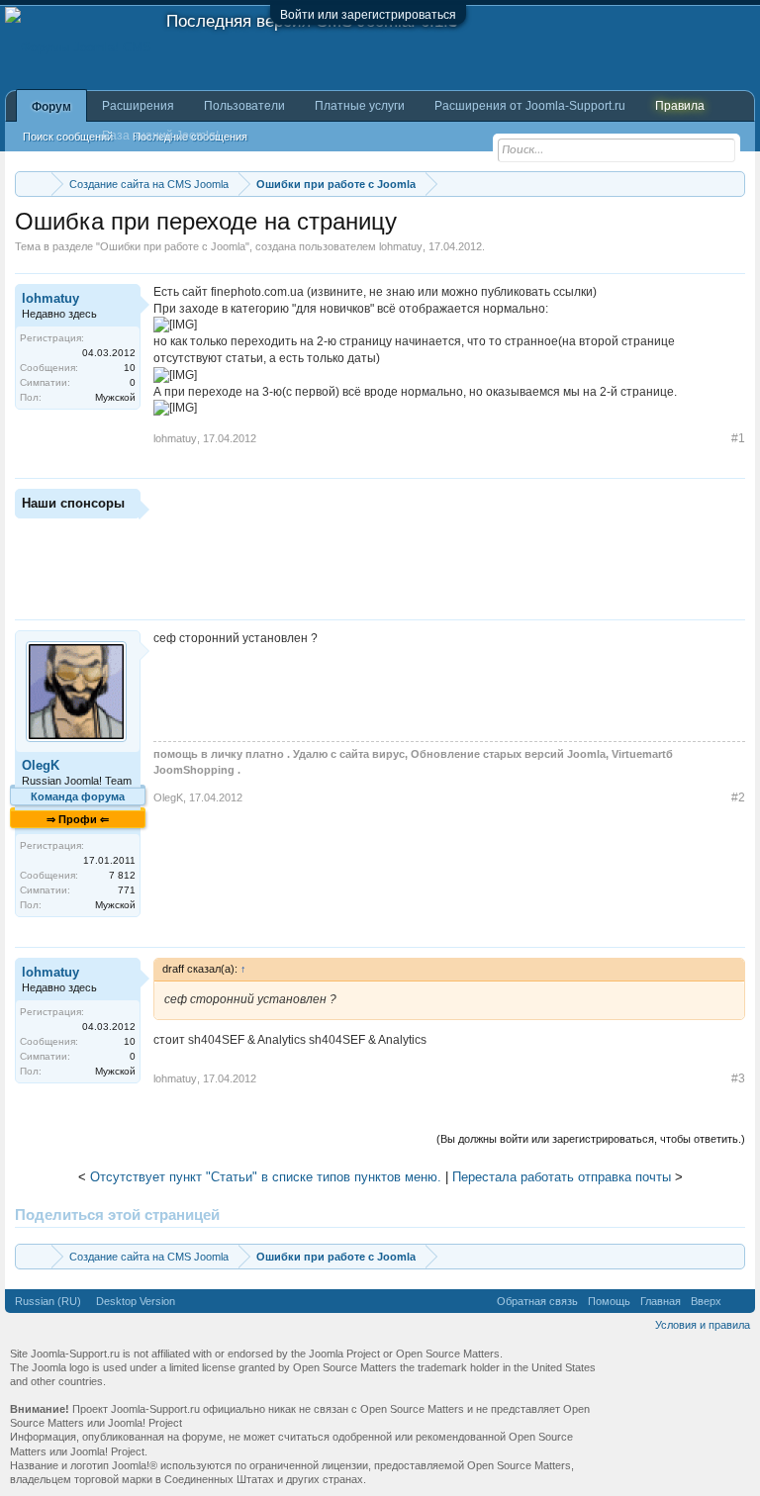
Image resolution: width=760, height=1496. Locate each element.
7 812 (122, 875)
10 (130, 367)
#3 (738, 1078)
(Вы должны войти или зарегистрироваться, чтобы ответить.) (590, 1139)
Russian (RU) (48, 1301)
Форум (51, 107)
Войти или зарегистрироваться (368, 15)
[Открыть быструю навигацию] (732, 183)
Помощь (609, 1301)
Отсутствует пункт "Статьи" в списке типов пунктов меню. (265, 1176)
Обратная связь (537, 1301)
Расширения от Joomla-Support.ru (529, 106)
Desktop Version (135, 1301)
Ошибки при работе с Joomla (172, 246)
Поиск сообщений (68, 136)
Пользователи (244, 106)
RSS (738, 1301)
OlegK (40, 765)
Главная (660, 1301)
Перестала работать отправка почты (561, 1176)
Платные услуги (360, 106)
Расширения (138, 106)
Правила (680, 106)
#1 (738, 438)
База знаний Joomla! (160, 135)
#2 (738, 797)
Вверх (706, 1301)
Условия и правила (702, 1325)
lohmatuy (401, 246)
